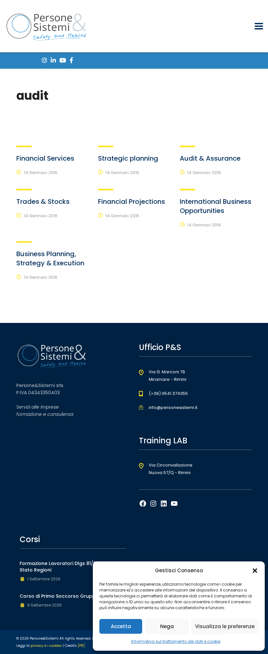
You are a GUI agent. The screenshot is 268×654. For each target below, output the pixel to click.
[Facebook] (143, 505)
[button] (255, 570)
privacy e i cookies (46, 645)
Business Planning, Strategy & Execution (50, 258)
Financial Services (45, 158)
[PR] (81, 645)
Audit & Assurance (210, 158)
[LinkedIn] (164, 505)
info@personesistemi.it (173, 407)
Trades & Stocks (43, 201)
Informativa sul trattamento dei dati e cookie (175, 641)
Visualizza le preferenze (225, 626)
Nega (167, 626)
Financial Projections (131, 201)
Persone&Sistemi (44, 638)
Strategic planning (128, 158)
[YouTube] (174, 505)
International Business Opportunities (215, 206)
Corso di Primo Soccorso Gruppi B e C (65, 596)
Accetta (121, 626)
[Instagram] (153, 505)
